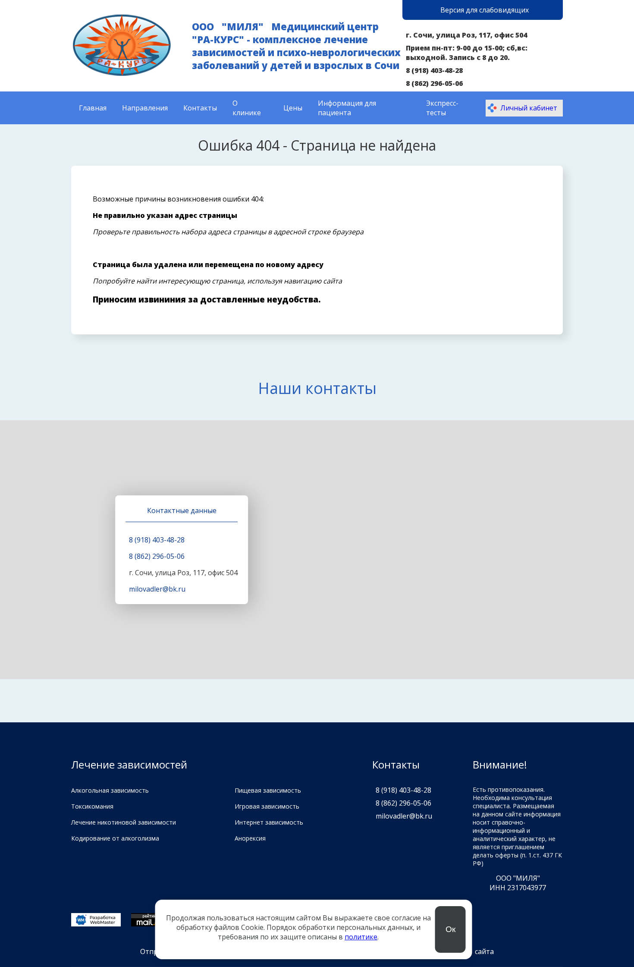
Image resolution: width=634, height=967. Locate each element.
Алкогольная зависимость (110, 790)
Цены (292, 108)
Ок (450, 929)
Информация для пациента (347, 107)
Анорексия (250, 838)
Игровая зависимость (267, 806)
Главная (93, 108)
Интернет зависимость (269, 822)
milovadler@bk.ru (157, 589)
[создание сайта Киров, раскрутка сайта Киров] (96, 920)
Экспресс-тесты (442, 107)
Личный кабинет (528, 108)
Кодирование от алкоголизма (115, 838)
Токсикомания (92, 806)
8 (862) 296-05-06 (434, 83)
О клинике (246, 107)
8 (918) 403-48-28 (434, 70)
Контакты (200, 108)
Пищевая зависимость (268, 790)
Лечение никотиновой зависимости (123, 822)
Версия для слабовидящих (484, 10)
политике (361, 937)
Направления (145, 108)
